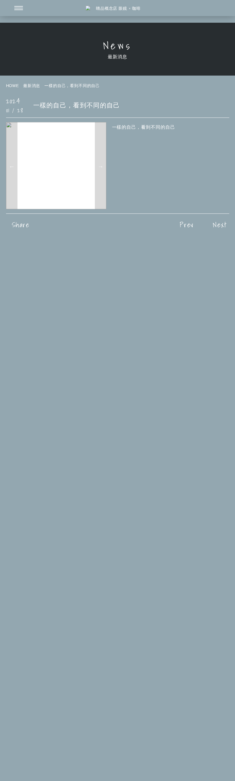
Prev (186, 224)
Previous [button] (11, 165)
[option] (56, 165)
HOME (12, 85)
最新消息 (31, 85)
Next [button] (100, 165)
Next (220, 224)
